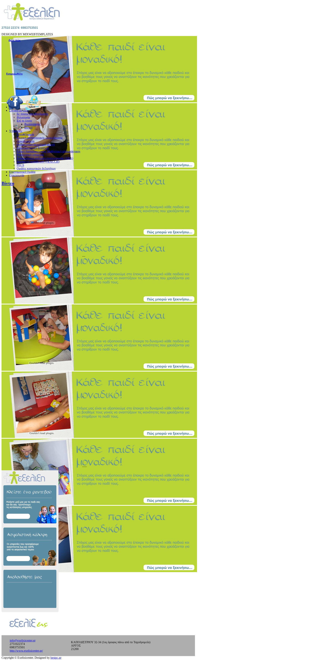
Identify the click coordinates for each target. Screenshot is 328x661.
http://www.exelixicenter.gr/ (26, 650)
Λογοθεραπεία (25, 141)
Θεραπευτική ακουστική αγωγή (36, 144)
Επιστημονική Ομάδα (22, 171)
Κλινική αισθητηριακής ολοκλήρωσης (40, 137)
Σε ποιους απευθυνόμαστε (32, 113)
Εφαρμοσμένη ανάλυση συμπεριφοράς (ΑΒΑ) (45, 158)
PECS (20, 165)
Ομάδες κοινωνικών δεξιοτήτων (36, 168)
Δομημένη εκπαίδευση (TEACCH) (38, 161)
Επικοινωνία (16, 175)
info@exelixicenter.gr (22, 640)
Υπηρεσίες (15, 131)
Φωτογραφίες (32, 124)
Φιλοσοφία (23, 117)
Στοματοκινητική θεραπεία (33, 148)
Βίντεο (28, 127)
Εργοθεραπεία (25, 134)
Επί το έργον (24, 120)
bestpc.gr (55, 657)
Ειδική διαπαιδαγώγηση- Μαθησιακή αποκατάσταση (48, 151)
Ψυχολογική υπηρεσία (30, 154)
